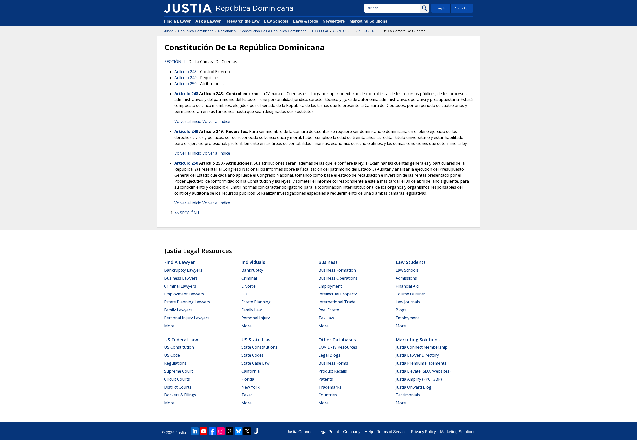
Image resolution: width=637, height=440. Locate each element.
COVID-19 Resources (337, 347)
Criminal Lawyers (180, 286)
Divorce (248, 286)
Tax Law (326, 318)
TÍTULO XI (319, 31)
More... (170, 326)
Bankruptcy (252, 270)
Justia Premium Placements (421, 363)
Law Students (410, 262)
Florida (247, 379)
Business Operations (338, 278)
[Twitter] (247, 431)
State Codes (252, 355)
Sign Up (462, 8)
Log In (441, 8)
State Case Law (255, 363)
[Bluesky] (238, 431)
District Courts (177, 387)
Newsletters (334, 21)
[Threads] (229, 431)
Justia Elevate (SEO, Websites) (423, 371)
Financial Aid (407, 286)
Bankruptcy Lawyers (183, 270)
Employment (330, 286)
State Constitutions (259, 347)
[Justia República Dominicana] (188, 8)
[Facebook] (212, 431)
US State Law (256, 339)
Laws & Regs (305, 21)
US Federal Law (181, 339)
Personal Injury (255, 318)
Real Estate (328, 310)
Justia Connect (300, 432)
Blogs (401, 310)
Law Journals (408, 302)
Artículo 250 (185, 83)
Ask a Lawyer (208, 21)
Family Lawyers (178, 310)
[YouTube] (203, 431)
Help (369, 432)
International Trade (336, 302)
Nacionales (227, 31)
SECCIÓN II (368, 31)
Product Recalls (332, 371)
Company (351, 432)
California (250, 371)
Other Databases (337, 339)
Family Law (251, 310)
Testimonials (408, 395)
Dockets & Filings (180, 395)
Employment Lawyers (184, 294)
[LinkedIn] (195, 431)
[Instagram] (221, 431)
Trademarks (329, 387)
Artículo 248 (185, 71)
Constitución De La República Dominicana (273, 31)
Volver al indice (216, 121)
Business (328, 262)
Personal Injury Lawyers (186, 318)
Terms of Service (392, 432)
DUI (245, 294)
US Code (172, 355)
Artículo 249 (185, 77)
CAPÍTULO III (343, 31)
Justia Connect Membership (421, 347)
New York (250, 387)
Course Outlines (411, 294)
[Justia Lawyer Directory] (256, 431)
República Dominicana (195, 31)
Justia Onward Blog (413, 387)
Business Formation (337, 270)
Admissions (406, 278)
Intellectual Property (337, 294)
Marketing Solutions (368, 21)
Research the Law (242, 21)
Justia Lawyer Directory (417, 355)
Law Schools (276, 21)
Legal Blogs (329, 355)
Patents (325, 379)
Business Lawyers (181, 278)
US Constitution (179, 347)
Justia (168, 31)
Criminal (249, 278)
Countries (327, 395)
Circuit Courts (177, 379)
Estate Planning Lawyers (187, 302)
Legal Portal (328, 432)
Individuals (253, 262)
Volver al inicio (187, 121)
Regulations (175, 363)
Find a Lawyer (177, 21)
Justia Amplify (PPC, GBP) (419, 379)
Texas (247, 395)
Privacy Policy (423, 432)
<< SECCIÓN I (186, 213)
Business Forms (333, 363)
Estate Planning (256, 302)
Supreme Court (178, 371)
